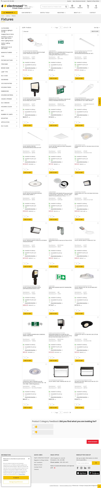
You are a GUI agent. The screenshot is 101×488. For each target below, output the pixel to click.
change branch (26, 8)
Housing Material (7, 95)
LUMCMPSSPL (52, 51)
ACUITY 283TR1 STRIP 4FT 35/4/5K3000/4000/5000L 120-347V (84, 53)
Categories (5, 28)
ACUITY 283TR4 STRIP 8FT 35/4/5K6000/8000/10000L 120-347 (32, 147)
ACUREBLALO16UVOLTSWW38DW (31, 192)
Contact (93, 12)
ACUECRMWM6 (27, 333)
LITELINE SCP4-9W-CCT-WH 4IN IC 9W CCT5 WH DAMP (87, 147)
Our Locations (38, 462)
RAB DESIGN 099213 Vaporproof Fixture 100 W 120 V (60, 241)
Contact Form (38, 467)
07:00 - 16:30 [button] (28, 7)
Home (2, 15)
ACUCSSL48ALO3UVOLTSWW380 (83, 51)
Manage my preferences (16, 482)
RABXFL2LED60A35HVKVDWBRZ (57, 333)
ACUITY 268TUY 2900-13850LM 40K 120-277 (60, 381)
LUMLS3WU (52, 286)
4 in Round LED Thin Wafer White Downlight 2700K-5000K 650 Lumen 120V (34, 53)
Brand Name (5, 68)
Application (5, 122)
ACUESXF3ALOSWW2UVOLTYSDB (31, 286)
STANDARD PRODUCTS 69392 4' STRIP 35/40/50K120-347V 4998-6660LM (84, 100)
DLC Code (4, 76)
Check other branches (30, 68)
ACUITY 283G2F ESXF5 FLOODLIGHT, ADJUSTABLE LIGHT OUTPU (32, 100)
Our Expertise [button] (26, 12)
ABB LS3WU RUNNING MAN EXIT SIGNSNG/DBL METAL (60, 288)
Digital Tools (44, 12)
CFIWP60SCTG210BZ (80, 192)
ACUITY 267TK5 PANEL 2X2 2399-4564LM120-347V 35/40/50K (60, 147)
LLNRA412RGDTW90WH (29, 380)
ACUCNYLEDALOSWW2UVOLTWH (83, 286)
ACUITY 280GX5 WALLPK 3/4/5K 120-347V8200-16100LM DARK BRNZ (35, 241)
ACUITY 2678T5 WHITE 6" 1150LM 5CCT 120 (85, 240)
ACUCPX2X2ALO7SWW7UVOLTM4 (57, 145)
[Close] (29, 458)
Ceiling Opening (6, 99)
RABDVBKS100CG (53, 239)
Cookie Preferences (54, 485)
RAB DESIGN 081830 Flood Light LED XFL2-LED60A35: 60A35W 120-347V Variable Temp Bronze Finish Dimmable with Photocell (60, 336)
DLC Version (5, 103)
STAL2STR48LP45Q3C (80, 98)
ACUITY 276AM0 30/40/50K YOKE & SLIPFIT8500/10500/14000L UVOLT (32, 288)
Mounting (4, 118)
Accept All (16, 477)
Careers (36, 469)
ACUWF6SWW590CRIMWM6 (82, 239)
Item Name (4, 64)
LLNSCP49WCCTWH (80, 145)
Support (5, 1)
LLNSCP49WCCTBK (80, 333)
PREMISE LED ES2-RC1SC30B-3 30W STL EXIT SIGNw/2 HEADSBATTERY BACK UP (60, 100)
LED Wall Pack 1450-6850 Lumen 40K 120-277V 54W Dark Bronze (86, 382)
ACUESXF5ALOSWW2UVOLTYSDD (31, 98)
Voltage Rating (6, 83)
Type (2, 56)
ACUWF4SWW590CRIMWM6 (30, 51)
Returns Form (38, 465)
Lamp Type (4, 72)
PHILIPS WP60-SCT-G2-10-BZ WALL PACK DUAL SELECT (86, 194)
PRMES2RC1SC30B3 (54, 98)
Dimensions (5, 91)
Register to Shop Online (93, 1)
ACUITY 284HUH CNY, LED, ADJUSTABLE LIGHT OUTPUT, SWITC (86, 288)
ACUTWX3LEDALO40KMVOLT (56, 380)
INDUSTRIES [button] (60, 12)
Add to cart (27, 78)
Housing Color (6, 106)
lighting (8, 15)
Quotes (69, 1)
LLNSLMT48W (52, 192)
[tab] (9, 28)
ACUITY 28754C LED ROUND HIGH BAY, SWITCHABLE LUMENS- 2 (32, 194)
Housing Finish (6, 87)
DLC (2, 110)
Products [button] (9, 12)
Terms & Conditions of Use (66, 485)
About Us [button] (77, 12)
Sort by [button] (96, 27)
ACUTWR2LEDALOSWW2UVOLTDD (31, 239)
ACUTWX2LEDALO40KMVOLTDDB (83, 380)
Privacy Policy (22, 474)
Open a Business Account (79, 1)
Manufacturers (6, 52)
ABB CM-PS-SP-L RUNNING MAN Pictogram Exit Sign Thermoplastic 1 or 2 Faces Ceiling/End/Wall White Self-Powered (61, 53)
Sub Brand (4, 79)
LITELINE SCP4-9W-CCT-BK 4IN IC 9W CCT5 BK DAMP (86, 335)
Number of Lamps (7, 114)
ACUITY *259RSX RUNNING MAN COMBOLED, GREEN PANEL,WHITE (34, 335)
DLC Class (4, 126)
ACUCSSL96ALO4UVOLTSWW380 (31, 145)
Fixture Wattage (7, 60)
